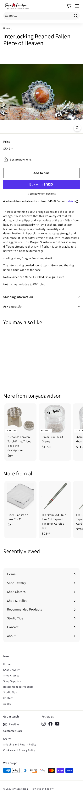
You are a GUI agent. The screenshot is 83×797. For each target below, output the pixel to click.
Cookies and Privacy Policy (19, 750)
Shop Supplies (12, 681)
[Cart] (68, 6)
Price (6, 142)
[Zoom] (77, 127)
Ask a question (13, 306)
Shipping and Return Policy (19, 744)
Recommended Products (18, 686)
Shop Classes (11, 675)
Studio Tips (10, 692)
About (7, 703)
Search (7, 739)
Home (6, 28)
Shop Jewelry (11, 670)
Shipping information (18, 297)
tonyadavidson (45, 395)
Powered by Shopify (43, 788)
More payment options (41, 193)
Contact (8, 698)
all (31, 473)
